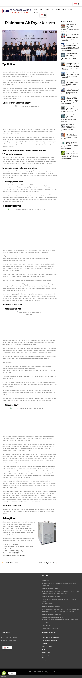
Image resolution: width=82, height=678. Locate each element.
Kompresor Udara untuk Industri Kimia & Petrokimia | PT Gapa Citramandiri (70, 75)
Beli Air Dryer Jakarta (12, 563)
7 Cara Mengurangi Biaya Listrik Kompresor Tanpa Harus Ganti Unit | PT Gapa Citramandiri (69, 57)
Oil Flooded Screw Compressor (50, 637)
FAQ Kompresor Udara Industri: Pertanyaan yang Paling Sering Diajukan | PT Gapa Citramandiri (70, 91)
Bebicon (44, 643)
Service (57, 9)
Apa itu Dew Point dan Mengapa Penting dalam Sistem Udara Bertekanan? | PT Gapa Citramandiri (70, 37)
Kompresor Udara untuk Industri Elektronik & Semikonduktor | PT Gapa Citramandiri (68, 118)
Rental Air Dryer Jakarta (47, 563)
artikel (30, 28)
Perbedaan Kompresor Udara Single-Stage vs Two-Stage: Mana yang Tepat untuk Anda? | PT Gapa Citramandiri (70, 66)
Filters (44, 658)
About (41, 9)
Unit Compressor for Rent (49, 661)
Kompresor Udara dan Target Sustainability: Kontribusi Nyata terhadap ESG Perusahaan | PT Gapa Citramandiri (70, 155)
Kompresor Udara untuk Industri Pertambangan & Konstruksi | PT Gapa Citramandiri (68, 127)
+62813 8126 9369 (13, 553)
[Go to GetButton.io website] (3, 676)
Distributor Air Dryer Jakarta (30, 22)
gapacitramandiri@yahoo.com (15, 555)
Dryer (43, 649)
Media (64, 9)
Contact (70, 9)
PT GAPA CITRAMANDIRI (35, 672)
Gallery (36, 13)
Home (35, 9)
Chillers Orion (46, 652)
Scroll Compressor (47, 646)
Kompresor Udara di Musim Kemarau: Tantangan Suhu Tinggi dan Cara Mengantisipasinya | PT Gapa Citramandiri (70, 47)
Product (48, 9)
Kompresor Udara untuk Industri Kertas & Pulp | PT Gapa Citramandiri (69, 83)
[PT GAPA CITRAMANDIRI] (16, 12)
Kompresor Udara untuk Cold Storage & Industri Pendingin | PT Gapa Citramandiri (70, 136)
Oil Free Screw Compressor (49, 640)
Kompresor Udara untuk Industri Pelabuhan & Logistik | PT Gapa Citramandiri (70, 109)
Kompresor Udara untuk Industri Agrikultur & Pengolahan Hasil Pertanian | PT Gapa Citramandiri (70, 28)
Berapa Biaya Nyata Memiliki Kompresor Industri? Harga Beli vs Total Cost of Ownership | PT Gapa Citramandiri (70, 145)
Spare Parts (45, 655)
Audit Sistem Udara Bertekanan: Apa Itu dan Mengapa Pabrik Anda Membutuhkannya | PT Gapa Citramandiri (69, 100)
